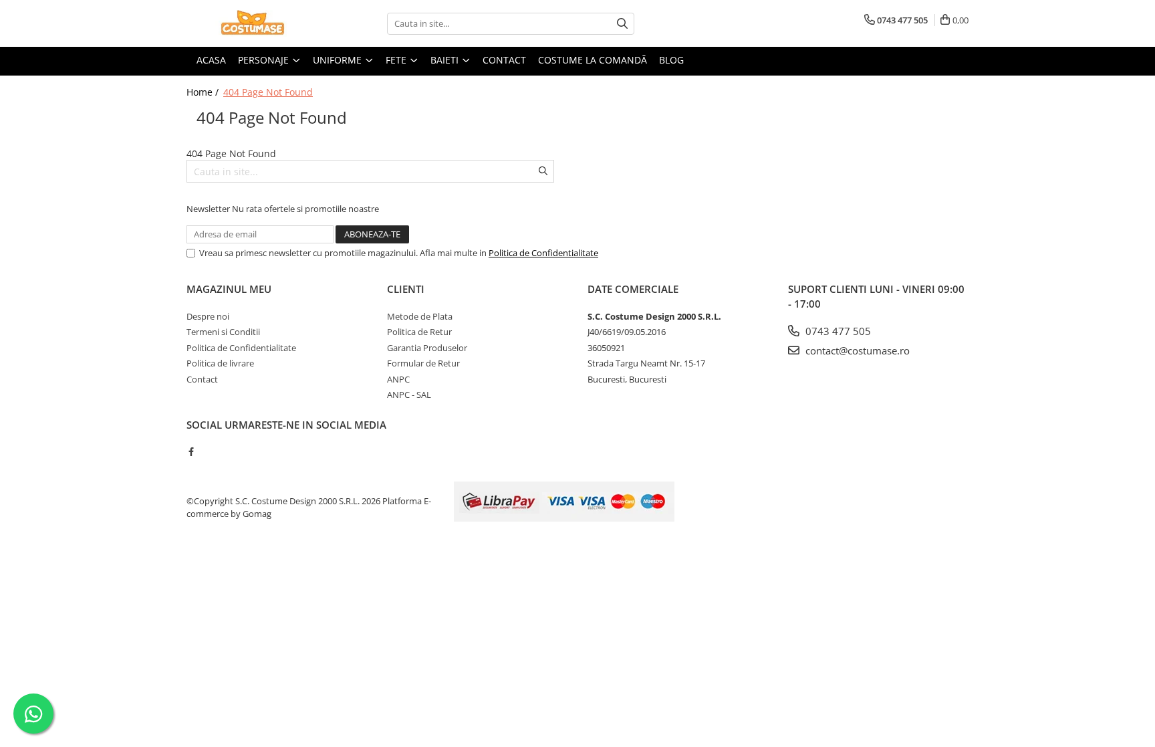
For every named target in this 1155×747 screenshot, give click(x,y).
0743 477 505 (837, 331)
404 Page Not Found (268, 92)
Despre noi (207, 316)
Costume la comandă (592, 60)
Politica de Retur (419, 332)
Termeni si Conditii (223, 332)
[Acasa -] (253, 23)
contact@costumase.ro (856, 350)
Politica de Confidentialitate (543, 253)
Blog (671, 60)
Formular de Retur (423, 363)
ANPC (398, 379)
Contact (202, 379)
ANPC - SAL (409, 395)
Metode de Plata (420, 316)
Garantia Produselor (427, 348)
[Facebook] (190, 451)
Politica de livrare (220, 363)
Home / (203, 92)
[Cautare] (622, 24)
